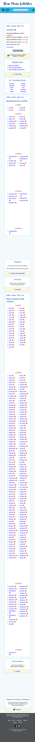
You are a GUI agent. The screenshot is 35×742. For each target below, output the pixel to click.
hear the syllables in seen (12, 340)
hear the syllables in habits (24, 119)
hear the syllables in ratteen (14, 503)
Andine (11, 380)
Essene (11, 430)
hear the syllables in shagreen (26, 517)
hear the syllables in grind (24, 108)
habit (21, 116)
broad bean (23, 393)
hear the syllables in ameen (14, 378)
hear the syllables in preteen (14, 496)
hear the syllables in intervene (15, 602)
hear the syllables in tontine (14, 544)
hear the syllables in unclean (14, 548)
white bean (12, 555)
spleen (22, 342)
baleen (11, 382)
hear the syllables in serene (13, 517)
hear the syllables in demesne (26, 421)
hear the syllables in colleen (14, 412)
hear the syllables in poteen (14, 494)
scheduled (23, 125)
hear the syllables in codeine (25, 410)
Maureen (11, 471)
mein (21, 328)
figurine (22, 591)
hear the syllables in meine (13, 473)
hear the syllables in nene (24, 480)
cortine (22, 414)
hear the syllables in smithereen (27, 607)
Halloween (12, 599)
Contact (25, 720)
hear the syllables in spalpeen (26, 528)
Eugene (22, 430)
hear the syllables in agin (12, 375)
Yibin (10, 624)
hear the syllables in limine (13, 464)
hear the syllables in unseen (14, 551)
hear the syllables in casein (24, 400)
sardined (22, 512)
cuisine (22, 416)
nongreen (11, 485)
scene (10, 338)
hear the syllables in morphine (26, 476)
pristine (22, 496)
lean (21, 324)
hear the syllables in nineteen (26, 482)
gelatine (22, 593)
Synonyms (13, 26)
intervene (11, 602)
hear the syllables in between (15, 389)
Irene (21, 448)
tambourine (12, 615)
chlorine (11, 405)
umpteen (22, 546)
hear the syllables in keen (12, 324)
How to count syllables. (15, 67)
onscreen (11, 489)
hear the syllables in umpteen (26, 546)
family (12, 91)
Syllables (8, 97)
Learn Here (17, 671)
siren (10, 521)
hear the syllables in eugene (25, 430)
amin (21, 378)
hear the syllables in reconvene (27, 602)
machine (11, 466)
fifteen (22, 434)
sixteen (11, 523)
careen (11, 400)
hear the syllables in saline (24, 507)
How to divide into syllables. (17, 69)
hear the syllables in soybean (14, 528)
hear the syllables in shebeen (26, 519)
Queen (21, 335)
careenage (12, 588)
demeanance (12, 590)
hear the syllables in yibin (13, 624)
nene (21, 480)
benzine (11, 387)
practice (22, 123)
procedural (23, 200)
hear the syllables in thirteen (14, 542)
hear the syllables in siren (13, 521)
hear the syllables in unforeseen (27, 613)
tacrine (22, 535)
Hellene (11, 446)
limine (11, 464)
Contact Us (15, 56)
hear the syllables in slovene (14, 526)
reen (21, 505)
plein (21, 333)
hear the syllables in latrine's (26, 460)
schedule (11, 125)
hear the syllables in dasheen (14, 419)
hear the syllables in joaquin (14, 453)
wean (10, 347)
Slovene (11, 526)
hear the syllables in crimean (26, 588)
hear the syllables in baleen (14, 382)
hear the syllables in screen (24, 338)
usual (21, 165)
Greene (22, 317)
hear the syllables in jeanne (13, 322)
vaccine (22, 551)
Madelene (22, 600)
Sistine (22, 521)
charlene (22, 403)
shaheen (11, 519)
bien (21, 389)
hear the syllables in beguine (25, 382)
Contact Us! (18, 709)
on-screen (23, 487)
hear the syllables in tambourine (9, 617)
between (11, 389)
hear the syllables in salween (26, 510)
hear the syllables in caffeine (25, 396)
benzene (22, 384)
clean (10, 310)
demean (11, 421)
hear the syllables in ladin (13, 457)
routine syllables (15, 30)
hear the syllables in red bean (15, 505)
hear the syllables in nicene (14, 482)
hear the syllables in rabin (13, 501)
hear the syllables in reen (23, 505)
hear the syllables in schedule (15, 126)
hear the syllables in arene (24, 380)
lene (21, 462)
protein (22, 498)
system (22, 128)
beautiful (11, 83)
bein (21, 308)
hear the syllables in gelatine (26, 593)
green (10, 317)
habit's (11, 119)
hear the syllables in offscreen (15, 487)
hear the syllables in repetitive (15, 203)
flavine (11, 437)
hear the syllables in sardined (26, 512)
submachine (12, 611)
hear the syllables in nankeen (26, 478)
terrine (22, 539)
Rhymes (19, 26)
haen (10, 319)
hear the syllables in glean (24, 315)
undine (22, 548)
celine (10, 403)
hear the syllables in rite (12, 110)
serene (11, 516)
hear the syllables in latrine (14, 460)
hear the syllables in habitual (26, 198)
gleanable (22, 595)
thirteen (11, 542)
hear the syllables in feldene (14, 435)
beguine (22, 382)
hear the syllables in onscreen (15, 489)
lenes (10, 326)
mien (10, 331)
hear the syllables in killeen (25, 455)
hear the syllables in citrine (13, 410)
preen (10, 335)
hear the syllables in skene (24, 523)
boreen (22, 391)
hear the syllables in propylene (16, 604)
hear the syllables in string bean (16, 530)
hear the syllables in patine (24, 489)
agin (10, 375)
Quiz (23, 26)
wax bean (22, 553)
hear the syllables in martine (25, 469)
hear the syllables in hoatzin (25, 598)
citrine (11, 409)
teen (21, 344)
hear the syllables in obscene (25, 485)
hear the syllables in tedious (14, 165)
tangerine (22, 611)
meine (10, 473)
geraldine (11, 597)
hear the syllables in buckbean (15, 396)
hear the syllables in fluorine (25, 437)
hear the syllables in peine (13, 333)
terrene (11, 539)
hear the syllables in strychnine (27, 530)
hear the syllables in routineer (15, 606)
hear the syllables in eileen (24, 428)
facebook (16, 726)
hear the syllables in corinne (14, 414)
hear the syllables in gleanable (26, 595)
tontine (11, 544)
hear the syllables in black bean (16, 391)
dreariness (23, 156)
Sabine (11, 507)
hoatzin (22, 597)
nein (21, 331)
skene (21, 523)
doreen (11, 423)
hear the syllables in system (25, 128)
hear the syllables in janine (13, 451)
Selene (22, 604)
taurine (22, 537)
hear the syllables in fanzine (14, 432)
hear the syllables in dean (24, 310)
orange (23, 85)
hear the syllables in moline (25, 473)
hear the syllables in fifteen (25, 435)
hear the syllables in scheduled (27, 126)
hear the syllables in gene (13, 315)
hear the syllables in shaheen (14, 519)
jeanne (11, 322)
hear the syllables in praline (25, 494)
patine (22, 489)
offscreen (11, 487)
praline (22, 494)
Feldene (11, 434)
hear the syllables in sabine (14, 507)
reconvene (23, 602)
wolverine (23, 616)
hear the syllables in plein (24, 333)
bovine (11, 393)
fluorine (22, 437)
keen (10, 324)
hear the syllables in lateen (24, 457)
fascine (22, 432)
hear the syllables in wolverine (27, 616)
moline (22, 473)
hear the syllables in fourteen (26, 439)
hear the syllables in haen (13, 319)
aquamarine (12, 652)
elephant (11, 85)
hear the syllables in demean (14, 421)
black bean (12, 391)
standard (11, 128)
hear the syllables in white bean (16, 555)
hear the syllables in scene (13, 338)
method (22, 121)
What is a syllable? (13, 65)
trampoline (12, 619)
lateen (21, 457)
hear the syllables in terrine (25, 539)
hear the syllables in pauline (14, 492)
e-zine (22, 425)
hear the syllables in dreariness (27, 156)
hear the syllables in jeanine (25, 451)
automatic (12, 194)
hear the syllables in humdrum (15, 121)
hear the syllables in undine (25, 548)
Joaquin (11, 453)
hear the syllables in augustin (15, 586)
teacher (23, 83)
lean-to (11, 462)
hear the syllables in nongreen (15, 485)
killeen (22, 455)
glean (21, 315)
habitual (22, 198)
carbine (22, 398)
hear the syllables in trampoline (16, 619)
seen (10, 340)
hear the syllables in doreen (14, 423)
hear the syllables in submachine (9, 613)
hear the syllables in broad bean (27, 394)
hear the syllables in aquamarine (9, 654)
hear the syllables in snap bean (27, 526)
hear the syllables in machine (15, 466)
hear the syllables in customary (16, 196)
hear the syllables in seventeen (16, 609)
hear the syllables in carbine (25, 398)
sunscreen (23, 532)
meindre (22, 471)
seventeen (12, 608)
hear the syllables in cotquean (15, 416)
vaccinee (11, 621)
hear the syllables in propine (14, 498)
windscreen (23, 555)
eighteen (11, 428)
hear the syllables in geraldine (15, 597)
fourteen (22, 439)
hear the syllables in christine (26, 407)
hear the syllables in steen (13, 345)
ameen (11, 378)
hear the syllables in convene (26, 412)
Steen (10, 344)
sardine (11, 512)
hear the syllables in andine (14, 380)
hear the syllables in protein (25, 498)
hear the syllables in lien (23, 326)
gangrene (22, 441)
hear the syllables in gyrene (25, 444)
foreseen (11, 439)
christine (22, 407)
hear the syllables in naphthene (16, 480)
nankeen (22, 478)
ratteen (11, 503)
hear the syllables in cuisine (25, 416)
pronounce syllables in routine (18, 44)
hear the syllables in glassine (14, 444)
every (11, 89)
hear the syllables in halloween (16, 599)
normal (11, 123)
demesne (22, 421)
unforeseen (23, 613)
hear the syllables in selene (25, 604)
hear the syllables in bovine (14, 394)
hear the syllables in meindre (26, 471)
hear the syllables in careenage (16, 588)
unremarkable (13, 231)
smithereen (23, 607)
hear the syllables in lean (23, 324)
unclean (11, 548)
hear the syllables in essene (14, 430)
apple (11, 87)
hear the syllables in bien (23, 389)
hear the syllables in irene (24, 448)
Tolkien (22, 542)
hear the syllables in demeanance (9, 593)
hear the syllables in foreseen (15, 439)
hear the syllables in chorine (14, 407)
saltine (11, 510)
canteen (11, 398)
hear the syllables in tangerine (26, 611)
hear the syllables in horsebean (27, 446)
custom (11, 116)
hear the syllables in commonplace (9, 158)
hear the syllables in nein (23, 331)
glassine (11, 444)
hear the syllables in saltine (14, 510)
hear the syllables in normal (14, 123)
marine (11, 469)
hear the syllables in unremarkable (9, 233)
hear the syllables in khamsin (15, 455)
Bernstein (22, 387)
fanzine (11, 432)
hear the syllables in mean (13, 329)
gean (21, 313)
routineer (11, 606)
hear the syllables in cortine (25, 414)
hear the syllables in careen (13, 400)
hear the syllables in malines (25, 466)
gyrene (22, 444)
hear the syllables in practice (25, 123)
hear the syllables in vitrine (14, 553)
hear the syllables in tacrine (25, 535)
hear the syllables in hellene (14, 446)
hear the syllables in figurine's (15, 595)
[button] (27, 10)
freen (10, 313)
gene (10, 315)
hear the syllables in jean (23, 319)
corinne (11, 414)
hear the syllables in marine (14, 469)
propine (11, 498)
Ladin (10, 457)
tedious (11, 165)
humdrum (11, 121)
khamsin (11, 455)
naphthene (12, 480)
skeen (10, 342)
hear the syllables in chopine (25, 405)
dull (10, 107)
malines (22, 466)
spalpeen (22, 528)
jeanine (22, 450)
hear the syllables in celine (13, 403)
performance (23, 158)
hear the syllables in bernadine (27, 586)
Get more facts (17, 289)
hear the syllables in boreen (25, 391)
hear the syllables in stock (24, 110)
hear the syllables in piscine (25, 492)
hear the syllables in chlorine (14, 405)
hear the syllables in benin (13, 384)
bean (10, 308)
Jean (21, 319)
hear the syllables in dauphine (26, 419)
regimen (11, 163)
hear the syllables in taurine (25, 537)
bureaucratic (23, 193)
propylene (12, 604)
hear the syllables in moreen (14, 476)
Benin (10, 384)
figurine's (11, 595)
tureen (11, 546)
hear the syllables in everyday (15, 161)
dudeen (11, 425)
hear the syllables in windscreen (27, 555)
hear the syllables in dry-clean (26, 423)
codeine (22, 409)
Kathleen (22, 453)
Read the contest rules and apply (17, 273)
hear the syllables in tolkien (25, 542)
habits (21, 119)
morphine (22, 475)
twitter (19, 726)
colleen (11, 412)
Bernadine (23, 586)
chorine (11, 407)
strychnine (23, 530)
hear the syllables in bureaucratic (21, 196)
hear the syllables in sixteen (14, 523)
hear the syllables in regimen (15, 163)
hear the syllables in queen (24, 335)
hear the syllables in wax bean (26, 553)
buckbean (11, 396)
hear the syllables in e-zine (25, 425)
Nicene (11, 482)
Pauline (11, 491)
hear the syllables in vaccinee (15, 622)
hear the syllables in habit (24, 116)
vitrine (11, 553)
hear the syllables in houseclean (16, 448)
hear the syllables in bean (13, 308)
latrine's (22, 460)
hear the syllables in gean (24, 313)
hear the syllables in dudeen (14, 425)
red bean (11, 505)
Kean (21, 322)
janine (10, 450)
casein (21, 400)
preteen (11, 496)
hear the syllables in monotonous (9, 200)
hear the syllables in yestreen (15, 558)
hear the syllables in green (13, 317)
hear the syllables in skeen (13, 342)
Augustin (11, 586)
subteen (11, 532)
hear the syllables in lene (23, 462)
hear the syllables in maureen (15, 471)
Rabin (10, 501)
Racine (22, 501)
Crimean (22, 588)
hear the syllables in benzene (26, 384)
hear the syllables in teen (23, 345)
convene (22, 412)
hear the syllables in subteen (14, 533)
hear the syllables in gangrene (26, 441)
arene (21, 380)
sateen (11, 514)
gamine (11, 441)
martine (22, 469)
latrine (11, 460)
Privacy (20, 722)
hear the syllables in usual (24, 165)
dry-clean (22, 423)
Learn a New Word (18, 50)
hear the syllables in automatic (16, 194)
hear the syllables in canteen (14, 398)
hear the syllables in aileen (24, 375)
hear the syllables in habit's (14, 119)
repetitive (11, 202)
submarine (23, 609)
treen (21, 544)
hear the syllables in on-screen (27, 487)
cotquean (11, 416)
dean (21, 310)
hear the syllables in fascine (25, 432)
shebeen (22, 519)
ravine (21, 503)
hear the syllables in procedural (27, 200)
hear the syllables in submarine (27, 609)
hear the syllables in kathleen (26, 453)
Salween (22, 510)
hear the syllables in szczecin (15, 535)
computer (23, 89)
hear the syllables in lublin (25, 464)
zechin (22, 557)
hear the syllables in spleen (25, 342)
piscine (22, 491)
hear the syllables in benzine (14, 387)
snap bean (23, 526)
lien (21, 326)
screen (22, 338)
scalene (22, 514)
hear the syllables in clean (13, 310)
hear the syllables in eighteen (15, 428)
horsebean (23, 446)
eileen (21, 428)
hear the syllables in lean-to (14, 462)
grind (21, 107)
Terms (14, 722)
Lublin (22, 464)
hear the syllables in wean (13, 347)
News (13, 720)
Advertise (19, 720)
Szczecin (11, 535)
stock (21, 110)
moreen (11, 475)
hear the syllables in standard (15, 128)
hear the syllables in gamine (14, 441)
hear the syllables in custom (14, 116)
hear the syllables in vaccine (25, 551)
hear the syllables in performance (21, 161)
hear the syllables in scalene (25, 514)
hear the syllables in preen (13, 335)
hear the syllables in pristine (25, 496)
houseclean (12, 448)
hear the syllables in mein (24, 329)
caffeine (22, 396)
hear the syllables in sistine (25, 521)
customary (12, 196)
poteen (11, 494)
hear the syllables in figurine (25, 591)
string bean (12, 530)
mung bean (12, 478)
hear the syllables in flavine (14, 437)
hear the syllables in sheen (24, 340)
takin (10, 537)
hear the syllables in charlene (26, 403)
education (23, 91)
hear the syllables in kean (24, 322)
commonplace (13, 156)
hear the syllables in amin (24, 378)
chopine (22, 405)
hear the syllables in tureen (13, 546)
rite (10, 110)
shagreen (22, 516)
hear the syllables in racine (25, 501)
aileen (21, 375)
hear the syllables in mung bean (16, 478)
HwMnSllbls (17, 4)
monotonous (12, 198)
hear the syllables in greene (25, 317)
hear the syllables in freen (13, 313)
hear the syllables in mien (13, 331)
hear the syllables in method (25, 121)
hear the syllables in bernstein (26, 387)
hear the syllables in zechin (25, 558)
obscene (22, 485)
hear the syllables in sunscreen (27, 533)
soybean (11, 528)
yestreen (11, 557)
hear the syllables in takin (13, 537)
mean (10, 328)
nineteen (22, 482)
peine (10, 333)
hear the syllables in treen (24, 544)
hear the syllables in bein (23, 308)
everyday (11, 160)
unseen (11, 551)
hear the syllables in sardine (14, 512)
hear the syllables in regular (25, 163)
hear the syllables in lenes (13, 326)
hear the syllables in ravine (24, 503)
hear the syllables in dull (12, 108)
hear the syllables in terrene (14, 539)
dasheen (11, 419)
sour (23, 87)
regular (22, 163)
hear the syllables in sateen (13, 514)
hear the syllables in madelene (26, 600)
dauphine (22, 419)
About (9, 720)
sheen (21, 340)
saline (21, 507)
